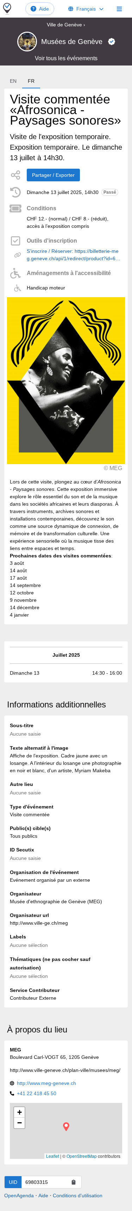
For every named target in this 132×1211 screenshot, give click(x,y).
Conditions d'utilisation (77, 1195)
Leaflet (52, 1156)
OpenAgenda (19, 1195)
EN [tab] (13, 81)
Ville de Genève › (66, 24)
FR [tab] (31, 81)
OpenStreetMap (82, 1156)
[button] (66, 1126)
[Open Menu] (119, 9)
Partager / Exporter (53, 175)
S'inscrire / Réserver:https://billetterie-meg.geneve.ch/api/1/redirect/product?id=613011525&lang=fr (74, 255)
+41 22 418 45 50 (36, 1093)
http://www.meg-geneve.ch (46, 1083)
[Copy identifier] (73, 1182)
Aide (44, 9)
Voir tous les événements (66, 58)
